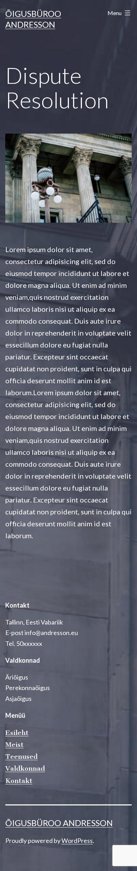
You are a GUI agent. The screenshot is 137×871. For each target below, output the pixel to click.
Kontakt (18, 781)
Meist (14, 745)
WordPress (77, 840)
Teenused (21, 756)
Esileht (16, 733)
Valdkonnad (25, 768)
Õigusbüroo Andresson (59, 823)
